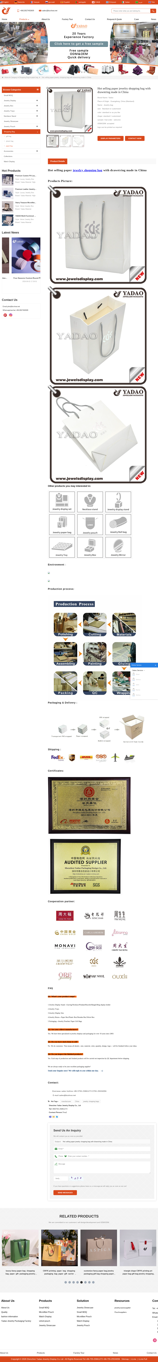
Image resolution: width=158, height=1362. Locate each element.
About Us (46, 19)
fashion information (9, 1316)
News (153, 19)
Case (136, 19)
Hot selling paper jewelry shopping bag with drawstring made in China (87, 1142)
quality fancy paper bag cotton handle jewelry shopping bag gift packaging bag (120, 1272)
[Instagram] (10, 315)
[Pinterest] (5, 315)
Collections (8, 156)
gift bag (8, 136)
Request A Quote (114, 19)
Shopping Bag (24, 77)
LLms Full (142, 1359)
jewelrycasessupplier (123, 1308)
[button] (73, 72)
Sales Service (137, 670)
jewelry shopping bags (91, 1101)
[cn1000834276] (57, 1116)
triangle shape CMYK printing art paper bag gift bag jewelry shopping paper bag (81, 1272)
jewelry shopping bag (87, 170)
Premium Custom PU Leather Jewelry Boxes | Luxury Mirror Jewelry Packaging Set (26, 176)
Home (4, 19)
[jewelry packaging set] (79, 48)
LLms (133, 1359)
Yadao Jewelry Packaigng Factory (16, 1321)
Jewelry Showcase (11, 121)
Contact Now (134, 138)
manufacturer (66, 1101)
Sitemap (125, 1359)
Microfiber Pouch (46, 1312)
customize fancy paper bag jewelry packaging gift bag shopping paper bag (42, 1272)
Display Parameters (110, 138)
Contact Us (90, 19)
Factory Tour (67, 19)
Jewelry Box (8, 106)
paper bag (34, 77)
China (77, 1101)
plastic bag (9, 141)
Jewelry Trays (9, 111)
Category (14, 77)
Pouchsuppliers (121, 1312)
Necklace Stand (10, 116)
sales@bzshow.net (49, 10)
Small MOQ (8, 95)
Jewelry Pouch (9, 126)
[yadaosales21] (50, 1116)
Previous (3, 260)
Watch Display (9, 161)
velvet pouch (44, 1321)
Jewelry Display (10, 101)
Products (23, 19)
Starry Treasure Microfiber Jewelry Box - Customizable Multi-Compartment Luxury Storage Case (26, 203)
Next (39, 260)
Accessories (8, 151)
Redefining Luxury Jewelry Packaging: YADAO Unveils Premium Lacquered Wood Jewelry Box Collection (21, 278)
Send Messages (65, 1193)
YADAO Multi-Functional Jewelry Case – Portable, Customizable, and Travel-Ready (26, 216)
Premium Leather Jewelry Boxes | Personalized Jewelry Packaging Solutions (26, 189)
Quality (4, 1312)
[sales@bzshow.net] (53, 1116)
